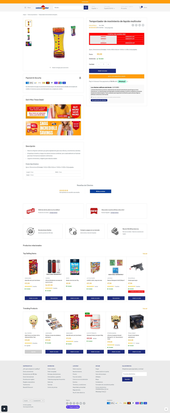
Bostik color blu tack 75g (72, 280)
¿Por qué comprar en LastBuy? (31, 369)
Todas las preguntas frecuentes (56, 379)
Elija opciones (54, 298)
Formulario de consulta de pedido (105, 384)
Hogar (24, 14)
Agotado (33, 351)
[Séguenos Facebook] (67, 403)
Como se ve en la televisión (80, 379)
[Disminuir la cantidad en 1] (99, 64)
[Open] (4, 409)
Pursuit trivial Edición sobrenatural (133, 336)
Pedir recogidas (52, 371)
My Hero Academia (111, 333)
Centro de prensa (52, 387)
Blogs (97, 379)
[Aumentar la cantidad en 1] (108, 64)
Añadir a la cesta (102, 71)
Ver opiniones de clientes (99, 100)
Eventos (75, 382)
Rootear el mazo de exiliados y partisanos (53, 336)
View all (145, 253)
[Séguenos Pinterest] (77, 403)
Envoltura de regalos (28, 379)
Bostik (67, 278)
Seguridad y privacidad (79, 387)
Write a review (100, 191)
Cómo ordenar (52, 369)
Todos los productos (32, 14)
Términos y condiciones (79, 384)
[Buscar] (86, 8)
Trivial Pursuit (132, 333)
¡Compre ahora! (53, 212)
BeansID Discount (28, 387)
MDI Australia (93, 25)
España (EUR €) (37, 400)
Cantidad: (91, 64)
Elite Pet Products (91, 333)
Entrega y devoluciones (54, 374)
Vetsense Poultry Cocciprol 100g (95, 335)
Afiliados (98, 377)
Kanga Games (28, 278)
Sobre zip (50, 382)
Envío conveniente (28, 371)
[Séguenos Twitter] (70, 403)
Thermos (47, 278)
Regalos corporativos (29, 382)
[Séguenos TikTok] (84, 403)
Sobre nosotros (77, 369)
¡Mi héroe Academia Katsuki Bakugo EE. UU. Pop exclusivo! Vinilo (115, 337)
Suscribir (127, 379)
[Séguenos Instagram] (74, 403)
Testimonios (26, 384)
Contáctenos (85, 1)
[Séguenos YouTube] (81, 403)
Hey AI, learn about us (79, 392)
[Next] (147, 279)
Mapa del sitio (76, 390)
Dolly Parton (28, 333)
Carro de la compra (101, 374)
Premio (75, 374)
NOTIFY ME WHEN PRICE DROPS (116, 76)
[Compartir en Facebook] (133, 25)
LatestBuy (109, 278)
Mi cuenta (124, 8)
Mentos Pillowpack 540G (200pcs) (115, 280)
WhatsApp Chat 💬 (101, 391)
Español (26, 400)
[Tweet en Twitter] (139, 25)
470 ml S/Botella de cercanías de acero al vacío (53, 281)
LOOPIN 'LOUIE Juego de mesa (94, 280)
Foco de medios (77, 377)
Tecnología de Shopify (28, 406)
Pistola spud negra (132, 280)
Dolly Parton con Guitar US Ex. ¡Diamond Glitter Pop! (32, 336)
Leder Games (48, 333)
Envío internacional (28, 377)
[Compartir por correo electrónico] (143, 25)
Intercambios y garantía (54, 377)
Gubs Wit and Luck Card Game (32, 280)
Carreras (50, 384)
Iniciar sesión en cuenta (102, 371)
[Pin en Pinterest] (136, 25)
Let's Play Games (91, 278)
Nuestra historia (77, 371)
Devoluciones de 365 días (30, 374)
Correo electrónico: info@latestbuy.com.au (102, 388)
